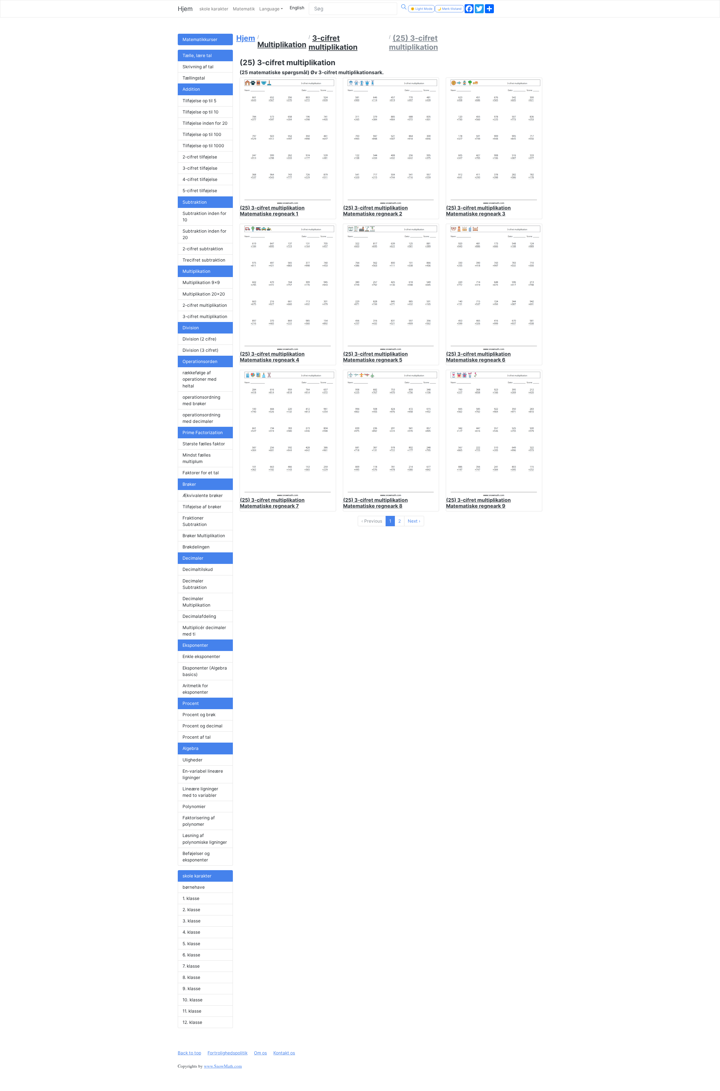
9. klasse (192, 988)
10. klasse (192, 999)
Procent (191, 703)
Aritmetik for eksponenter (195, 689)
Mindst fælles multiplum (197, 458)
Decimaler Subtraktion (195, 584)
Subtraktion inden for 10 (204, 217)
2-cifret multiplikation (205, 305)
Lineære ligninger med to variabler (200, 792)
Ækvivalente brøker (203, 495)
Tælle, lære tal (197, 55)
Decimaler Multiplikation (196, 602)
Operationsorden (200, 361)
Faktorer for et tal (201, 472)
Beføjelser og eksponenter (196, 857)
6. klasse (191, 955)
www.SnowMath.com (223, 1066)
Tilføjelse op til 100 (202, 134)
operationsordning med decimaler (201, 418)
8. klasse (191, 977)
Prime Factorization (203, 432)
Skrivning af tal (198, 66)
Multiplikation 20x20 (204, 294)
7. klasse (191, 966)
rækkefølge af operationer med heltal (200, 379)
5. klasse (191, 943)
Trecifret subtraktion (204, 260)
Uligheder (192, 760)
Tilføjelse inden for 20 (205, 123)
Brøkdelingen (196, 547)
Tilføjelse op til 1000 (203, 145)
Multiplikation (196, 271)
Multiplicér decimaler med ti (204, 631)
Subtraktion (195, 202)
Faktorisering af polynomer (199, 821)
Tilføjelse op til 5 (199, 100)
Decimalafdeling (199, 616)
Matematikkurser (200, 39)
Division (191, 327)
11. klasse (192, 1011)
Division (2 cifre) (200, 339)
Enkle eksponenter (201, 656)
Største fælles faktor (204, 443)
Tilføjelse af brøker (202, 506)
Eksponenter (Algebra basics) (205, 671)
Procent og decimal (202, 726)
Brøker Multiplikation (204, 535)
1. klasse (191, 898)
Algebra (191, 748)
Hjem (185, 8)
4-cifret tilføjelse (200, 179)
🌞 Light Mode (421, 9)
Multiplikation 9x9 (201, 282)
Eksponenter (195, 645)
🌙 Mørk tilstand (449, 9)
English (297, 7)
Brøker (189, 484)
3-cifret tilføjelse (200, 168)
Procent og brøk (199, 714)
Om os (260, 1053)
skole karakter (213, 9)
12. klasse (192, 1022)
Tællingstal (194, 78)
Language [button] (269, 9)
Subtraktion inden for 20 (204, 234)
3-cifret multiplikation (205, 316)
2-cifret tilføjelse (200, 157)
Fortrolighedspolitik (228, 1053)
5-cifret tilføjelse (200, 190)
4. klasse (191, 932)
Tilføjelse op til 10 (201, 112)
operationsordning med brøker (201, 400)
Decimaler (193, 558)
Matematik (244, 9)
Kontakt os (284, 1053)
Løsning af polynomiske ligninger (205, 839)
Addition (191, 89)
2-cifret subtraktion (203, 248)
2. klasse (191, 909)
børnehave (194, 887)
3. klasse (192, 921)
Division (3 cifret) (201, 350)
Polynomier (194, 806)
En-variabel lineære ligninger (203, 774)
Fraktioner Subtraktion (195, 521)
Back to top (189, 1053)
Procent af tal (197, 737)
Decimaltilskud (198, 569)
